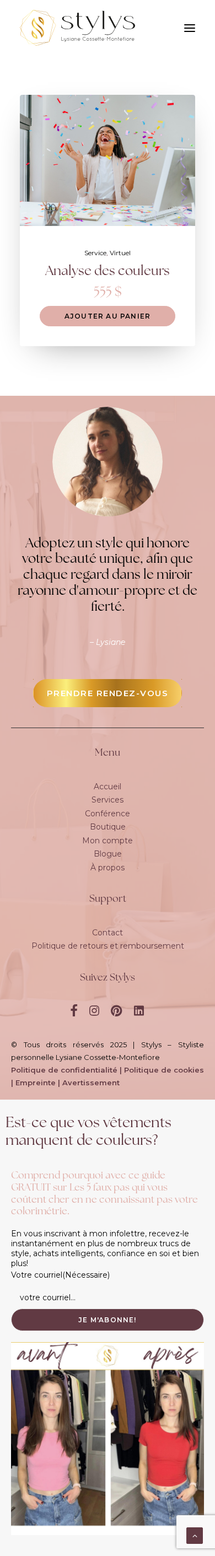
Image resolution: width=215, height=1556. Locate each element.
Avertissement (91, 1082)
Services (107, 800)
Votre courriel (60, 1275)
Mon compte (107, 841)
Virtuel (120, 253)
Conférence (107, 814)
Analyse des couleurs (107, 271)
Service (95, 253)
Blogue (108, 854)
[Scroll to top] (194, 1535)
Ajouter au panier (107, 316)
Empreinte (35, 1082)
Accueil (107, 787)
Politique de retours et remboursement (107, 946)
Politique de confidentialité (64, 1069)
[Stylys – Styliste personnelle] (77, 28)
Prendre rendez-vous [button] (108, 693)
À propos (107, 868)
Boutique (108, 827)
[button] (107, 160)
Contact (107, 933)
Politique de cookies (164, 1069)
